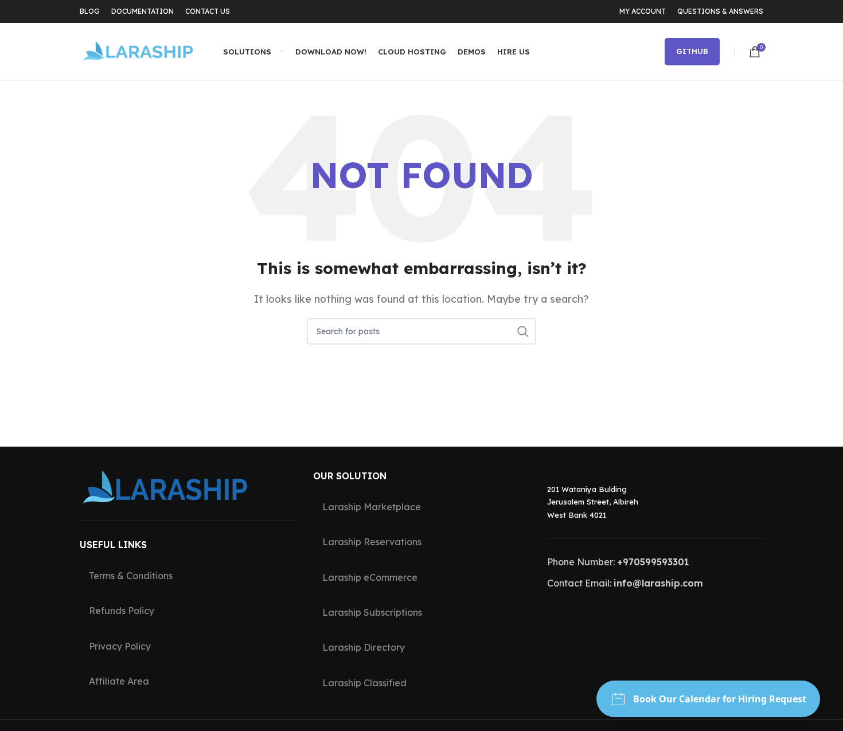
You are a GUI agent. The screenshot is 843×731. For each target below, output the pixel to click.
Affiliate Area (119, 681)
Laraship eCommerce (369, 577)
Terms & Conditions (131, 575)
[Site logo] (137, 50)
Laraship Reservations (372, 542)
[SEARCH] (523, 331)
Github (692, 51)
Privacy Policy (120, 646)
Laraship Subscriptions (372, 612)
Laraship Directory (363, 647)
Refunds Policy (121, 610)
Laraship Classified (364, 683)
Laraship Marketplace (371, 507)
